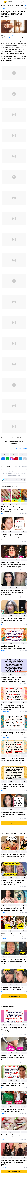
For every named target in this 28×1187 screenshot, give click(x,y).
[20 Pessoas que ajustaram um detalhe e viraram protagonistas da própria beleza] (14, 524)
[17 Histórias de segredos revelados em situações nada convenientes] (14, 747)
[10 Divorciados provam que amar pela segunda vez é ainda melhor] (14, 722)
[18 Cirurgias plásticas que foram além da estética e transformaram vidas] (14, 801)
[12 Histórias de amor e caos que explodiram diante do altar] (14, 1072)
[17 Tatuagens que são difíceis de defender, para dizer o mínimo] (14, 897)
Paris (10, 38)
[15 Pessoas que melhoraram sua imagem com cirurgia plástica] (14, 976)
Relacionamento (5, 711)
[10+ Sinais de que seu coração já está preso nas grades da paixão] (14, 843)
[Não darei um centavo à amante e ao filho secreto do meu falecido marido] (14, 773)
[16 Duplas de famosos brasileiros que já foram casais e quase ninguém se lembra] (14, 869)
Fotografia (3, 8)
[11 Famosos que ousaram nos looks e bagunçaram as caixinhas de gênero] (14, 1149)
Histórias (3, 650)
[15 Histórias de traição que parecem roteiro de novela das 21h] (14, 635)
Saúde (2, 1139)
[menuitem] (3, 5)
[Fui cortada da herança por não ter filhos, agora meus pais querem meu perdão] (14, 1017)
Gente (2, 541)
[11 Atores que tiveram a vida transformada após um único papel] (14, 923)
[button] (5, 454)
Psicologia (3, 859)
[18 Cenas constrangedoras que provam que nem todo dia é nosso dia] (14, 1044)
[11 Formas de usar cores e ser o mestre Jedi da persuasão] (14, 1098)
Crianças (3, 790)
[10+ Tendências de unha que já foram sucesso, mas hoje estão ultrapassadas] (14, 496)
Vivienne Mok (10, 36)
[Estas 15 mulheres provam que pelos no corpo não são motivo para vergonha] (14, 579)
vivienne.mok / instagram (20, 446)
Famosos (3, 886)
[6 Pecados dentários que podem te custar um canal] (14, 1124)
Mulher (2, 513)
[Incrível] (8, 2)
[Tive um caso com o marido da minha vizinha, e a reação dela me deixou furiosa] (14, 694)
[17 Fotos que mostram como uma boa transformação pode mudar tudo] (14, 607)
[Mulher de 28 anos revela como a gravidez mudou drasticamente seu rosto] (14, 948)
